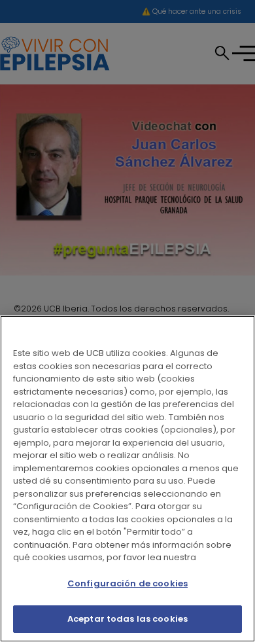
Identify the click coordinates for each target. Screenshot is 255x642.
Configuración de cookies (127, 583)
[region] (127, 478)
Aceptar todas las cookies (127, 619)
